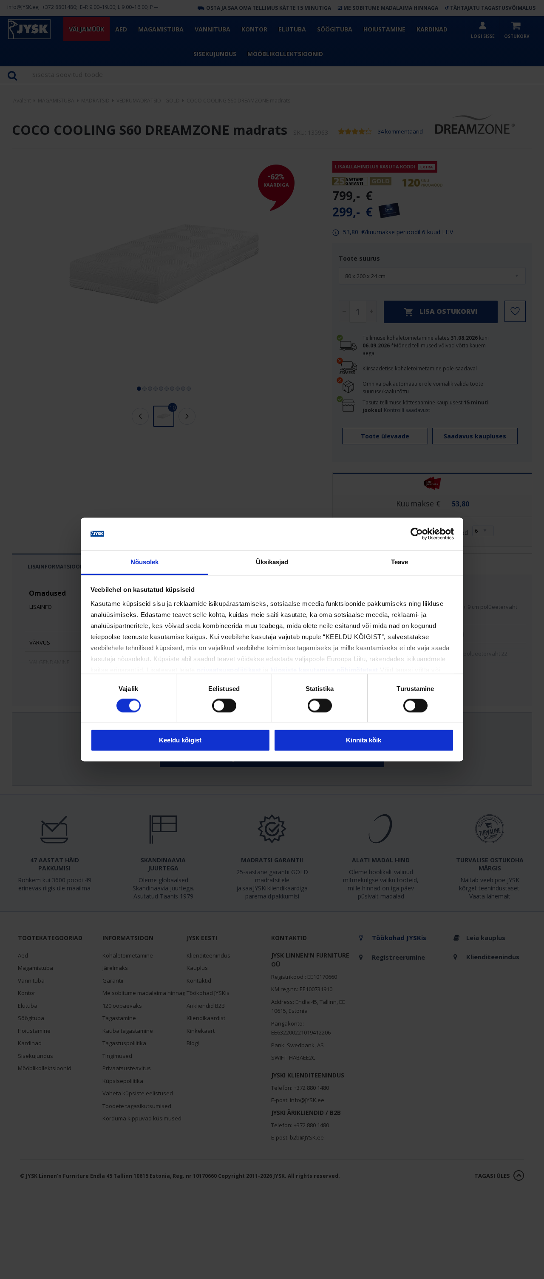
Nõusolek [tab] (144, 562)
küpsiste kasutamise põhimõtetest (324, 670)
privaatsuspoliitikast (229, 670)
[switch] (224, 706)
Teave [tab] (399, 562)
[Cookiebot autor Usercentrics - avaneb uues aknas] (417, 534)
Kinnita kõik (363, 740)
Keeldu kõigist (180, 740)
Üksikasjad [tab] (272, 562)
